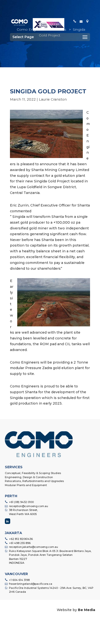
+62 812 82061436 (21, 539)
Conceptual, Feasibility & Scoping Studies (33, 473)
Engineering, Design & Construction (29, 477)
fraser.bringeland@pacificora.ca (30, 583)
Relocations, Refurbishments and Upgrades (34, 481)
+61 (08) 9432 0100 (21, 502)
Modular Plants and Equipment (26, 485)
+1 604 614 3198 (19, 580)
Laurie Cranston (53, 99)
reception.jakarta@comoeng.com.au (33, 547)
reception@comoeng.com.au (28, 506)
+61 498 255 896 (20, 543)
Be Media (86, 610)
